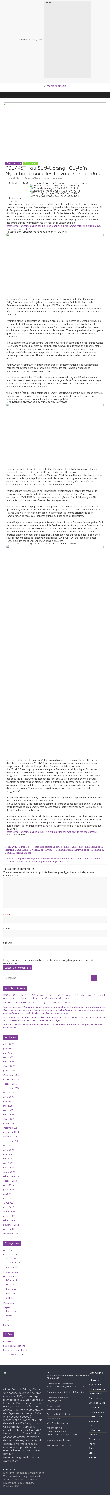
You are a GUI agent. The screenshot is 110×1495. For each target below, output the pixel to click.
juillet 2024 (8, 1150)
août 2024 (8, 1146)
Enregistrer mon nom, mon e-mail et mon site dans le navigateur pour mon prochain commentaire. (48, 962)
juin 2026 (7, 1049)
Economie (11, 1289)
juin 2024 (7, 1154)
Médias (10, 1316)
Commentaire (11, 875)
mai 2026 (7, 1053)
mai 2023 (7, 1198)
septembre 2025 (11, 1088)
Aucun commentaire (53, 178)
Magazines (12, 1311)
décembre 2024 (11, 1128)
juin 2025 (7, 1101)
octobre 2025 (10, 1084)
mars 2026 (8, 1062)
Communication (11, 1254)
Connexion (8, 1341)
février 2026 (9, 1066)
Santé (6, 1321)
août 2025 (8, 1093)
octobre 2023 (10, 1181)
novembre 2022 (11, 1225)
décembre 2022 (11, 1220)
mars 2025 (8, 1115)
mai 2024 (7, 1159)
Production (9, 1303)
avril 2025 (8, 1110)
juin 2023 (7, 1194)
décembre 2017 (10, 1234)
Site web (7, 942)
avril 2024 (8, 1163)
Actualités (8, 1250)
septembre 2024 (11, 1141)
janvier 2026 (9, 1071)
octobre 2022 (10, 1229)
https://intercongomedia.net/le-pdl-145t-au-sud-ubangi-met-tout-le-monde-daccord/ (51, 831)
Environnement (11, 1272)
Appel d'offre (12, 1258)
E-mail (7, 928)
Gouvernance (30, 163)
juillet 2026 (8, 1044)
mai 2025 (7, 1106)
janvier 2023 (9, 1216)
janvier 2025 (9, 1123)
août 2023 (8, 1185)
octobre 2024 (10, 1137)
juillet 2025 (8, 1097)
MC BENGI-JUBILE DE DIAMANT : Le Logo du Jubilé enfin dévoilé (36, 1003)
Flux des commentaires (15, 1350)
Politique (10, 1293)
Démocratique (13, 1280)
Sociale (10, 1298)
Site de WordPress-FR (14, 1355)
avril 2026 (8, 1057)
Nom (6, 914)
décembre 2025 (11, 1075)
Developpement (14, 163)
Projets (6, 1307)
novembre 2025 (11, 1079)
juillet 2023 (8, 1190)
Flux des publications (14, 1346)
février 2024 (9, 1172)
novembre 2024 (11, 1132)
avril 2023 (8, 1203)
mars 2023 (8, 1207)
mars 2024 (8, 1168)
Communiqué (13, 1263)
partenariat (12, 1267)
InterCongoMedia (32, 178)
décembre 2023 (11, 1176)
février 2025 (9, 1119)
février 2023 (9, 1212)
